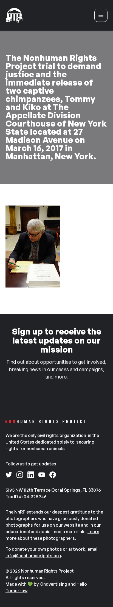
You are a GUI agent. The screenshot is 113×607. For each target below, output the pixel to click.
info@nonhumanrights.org (33, 555)
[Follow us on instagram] (19, 474)
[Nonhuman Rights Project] (14, 15)
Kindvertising (53, 584)
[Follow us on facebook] (52, 474)
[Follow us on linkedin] (30, 474)
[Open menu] (101, 15)
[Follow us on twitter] (8, 474)
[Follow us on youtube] (41, 474)
